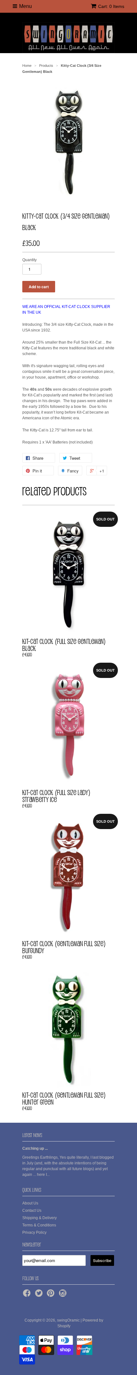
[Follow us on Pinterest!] (51, 1295)
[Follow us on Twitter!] (40, 1295)
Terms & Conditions (39, 1225)
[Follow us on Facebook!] (27, 1295)
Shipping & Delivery (39, 1218)
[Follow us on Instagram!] (63, 1295)
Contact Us (31, 1210)
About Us (30, 1203)
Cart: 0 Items (111, 6)
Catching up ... (35, 1148)
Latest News (32, 1135)
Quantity (29, 260)
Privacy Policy (34, 1232)
